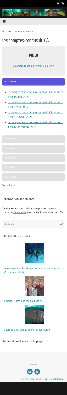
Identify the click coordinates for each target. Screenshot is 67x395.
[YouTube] (58, 3)
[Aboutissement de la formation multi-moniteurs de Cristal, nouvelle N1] (34, 253)
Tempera (46, 378)
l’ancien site (19, 212)
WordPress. (58, 378)
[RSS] (62, 3)
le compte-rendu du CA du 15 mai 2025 (33, 66)
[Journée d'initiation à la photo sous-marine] (34, 315)
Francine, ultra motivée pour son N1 (23, 301)
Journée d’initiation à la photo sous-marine (27, 329)
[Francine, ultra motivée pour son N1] (34, 286)
